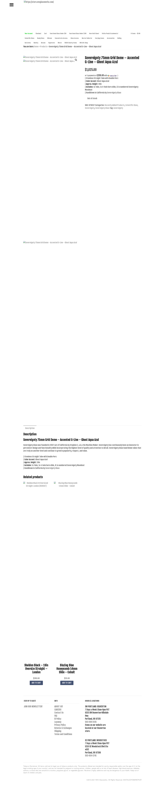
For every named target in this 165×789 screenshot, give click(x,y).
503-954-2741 (91, 755)
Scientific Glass (29, 38)
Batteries (28, 43)
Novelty (36, 43)
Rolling (119, 38)
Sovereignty (89, 108)
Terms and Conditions (63, 734)
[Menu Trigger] (11, 4)
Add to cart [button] (36, 683)
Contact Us (59, 712)
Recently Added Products (115, 105)
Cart (45, 33)
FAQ (55, 716)
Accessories (111, 38)
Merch (60, 43)
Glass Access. (75, 38)
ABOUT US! (58, 706)
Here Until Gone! (94, 33)
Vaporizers (51, 43)
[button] (76, 60)
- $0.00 (135, 33)
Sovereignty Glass (102, 108)
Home (36, 46)
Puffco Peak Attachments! (110, 33)
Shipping (57, 731)
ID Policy (57, 719)
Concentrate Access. (61, 38)
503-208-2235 (91, 722)
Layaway (57, 722)
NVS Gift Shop (84, 43)
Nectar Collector (87, 38)
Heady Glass (40, 38)
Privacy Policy (60, 725)
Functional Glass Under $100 (77, 33)
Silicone (49, 38)
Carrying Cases (99, 38)
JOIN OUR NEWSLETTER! (33, 706)
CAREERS (57, 709)
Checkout (38, 33)
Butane (43, 43)
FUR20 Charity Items (71, 43)
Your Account (29, 33)
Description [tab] (30, 428)
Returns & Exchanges (63, 728)
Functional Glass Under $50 (58, 33)
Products (43, 46)
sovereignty (118, 108)
